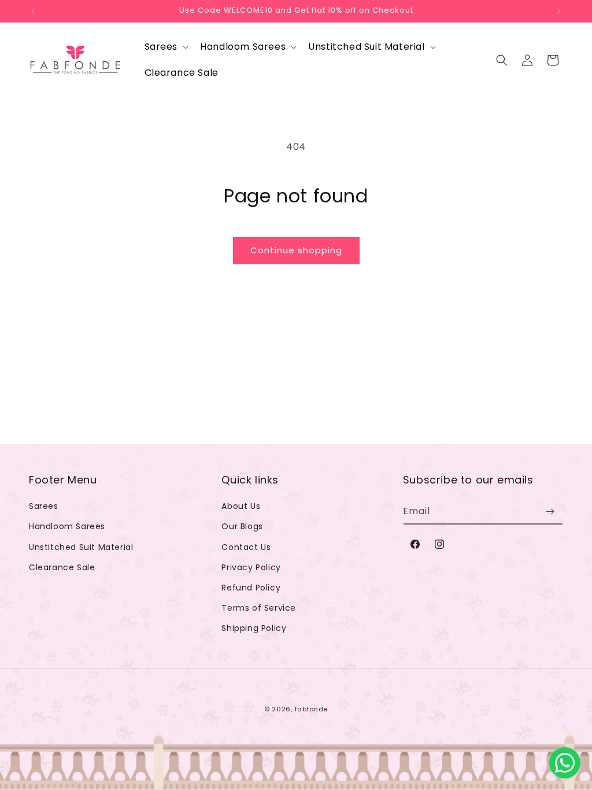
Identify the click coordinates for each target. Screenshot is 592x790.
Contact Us (246, 547)
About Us (240, 506)
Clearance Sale (62, 567)
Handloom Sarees (67, 526)
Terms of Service (258, 608)
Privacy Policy (250, 567)
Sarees (43, 506)
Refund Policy (250, 587)
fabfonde (311, 709)
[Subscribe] (550, 511)
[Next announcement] (559, 11)
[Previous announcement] (33, 11)
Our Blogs (241, 526)
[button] (166, 47)
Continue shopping (296, 250)
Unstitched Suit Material (81, 547)
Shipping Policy (253, 628)
